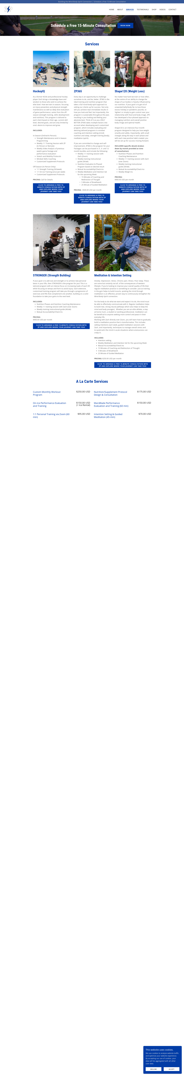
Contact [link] (172, 9)
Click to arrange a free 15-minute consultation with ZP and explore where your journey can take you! (51, 188)
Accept (171, 1069)
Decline (153, 1069)
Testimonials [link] (143, 9)
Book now (125, 25)
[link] (8, 9)
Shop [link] (154, 9)
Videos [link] (162, 9)
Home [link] (111, 9)
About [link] (120, 9)
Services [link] (130, 9)
